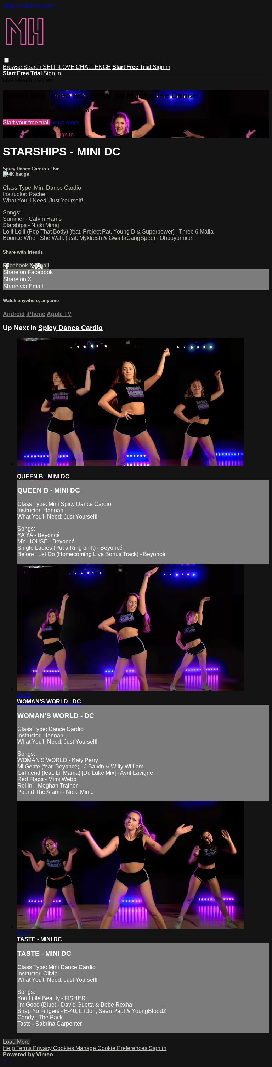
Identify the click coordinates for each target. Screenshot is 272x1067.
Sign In (52, 73)
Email (42, 266)
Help (9, 1048)
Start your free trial (26, 122)
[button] (6, 60)
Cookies (64, 1048)
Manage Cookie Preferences (112, 1048)
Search (33, 67)
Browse (13, 67)
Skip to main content (28, 6)
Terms (24, 1048)
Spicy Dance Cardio (25, 168)
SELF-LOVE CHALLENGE (77, 67)
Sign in (161, 67)
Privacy (43, 1048)
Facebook (16, 266)
